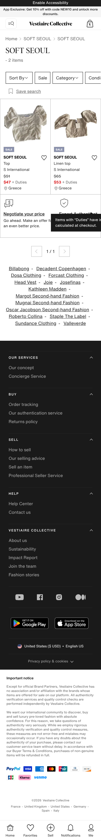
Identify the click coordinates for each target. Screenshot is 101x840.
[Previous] (36, 251)
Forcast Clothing (66, 275)
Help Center (21, 503)
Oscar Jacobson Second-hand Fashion (47, 309)
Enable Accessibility (50, 3)
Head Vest (26, 282)
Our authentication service (35, 413)
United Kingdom (35, 807)
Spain (46, 811)
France (16, 807)
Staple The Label (68, 316)
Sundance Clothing (35, 323)
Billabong (19, 268)
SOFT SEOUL (37, 38)
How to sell (20, 449)
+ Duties (19, 182)
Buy (13, 394)
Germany (80, 807)
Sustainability (22, 549)
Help (14, 493)
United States (60, 807)
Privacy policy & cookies (48, 661)
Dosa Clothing (26, 275)
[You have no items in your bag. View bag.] (90, 23)
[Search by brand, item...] (11, 24)
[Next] (64, 251)
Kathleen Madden (48, 289)
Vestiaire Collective (32, 530)
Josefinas (70, 282)
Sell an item (20, 467)
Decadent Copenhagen (61, 268)
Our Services (23, 357)
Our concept (21, 367)
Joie (48, 282)
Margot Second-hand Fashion (47, 296)
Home (11, 38)
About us (18, 540)
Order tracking (23, 404)
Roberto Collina (26, 316)
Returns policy (23, 421)
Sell (14, 440)
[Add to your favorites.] (44, 158)
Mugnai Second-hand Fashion (47, 302)
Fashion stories (24, 574)
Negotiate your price (24, 214)
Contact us (20, 512)
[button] (90, 23)
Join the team (22, 566)
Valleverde (75, 323)
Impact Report (23, 557)
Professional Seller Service (36, 475)
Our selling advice (27, 458)
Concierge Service (27, 376)
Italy (56, 811)
